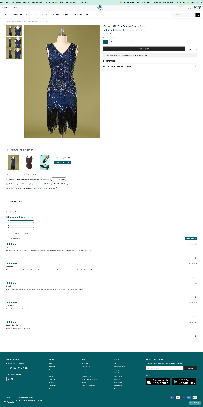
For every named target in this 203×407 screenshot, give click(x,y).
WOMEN (5, 8)
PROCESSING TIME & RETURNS (117, 66)
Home (8, 21)
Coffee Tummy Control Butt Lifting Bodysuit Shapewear (26, 184)
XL (130, 42)
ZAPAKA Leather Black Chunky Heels (20, 188)
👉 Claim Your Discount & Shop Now (72, 2)
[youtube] (15, 368)
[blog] (26, 368)
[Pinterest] (19, 368)
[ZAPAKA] (100, 7)
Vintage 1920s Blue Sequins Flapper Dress (25, 179)
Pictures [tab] (16, 233)
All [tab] (8, 233)
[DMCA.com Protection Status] (26, 397)
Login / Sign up (189, 8)
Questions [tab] (26, 233)
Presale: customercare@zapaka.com (17, 363)
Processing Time (112, 55)
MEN (15, 8)
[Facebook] (7, 368)
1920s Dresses (16, 21)
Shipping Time (131, 55)
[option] (62, 81)
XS (105, 42)
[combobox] (183, 15)
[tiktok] (22, 368)
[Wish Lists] (190, 49)
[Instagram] (11, 368)
